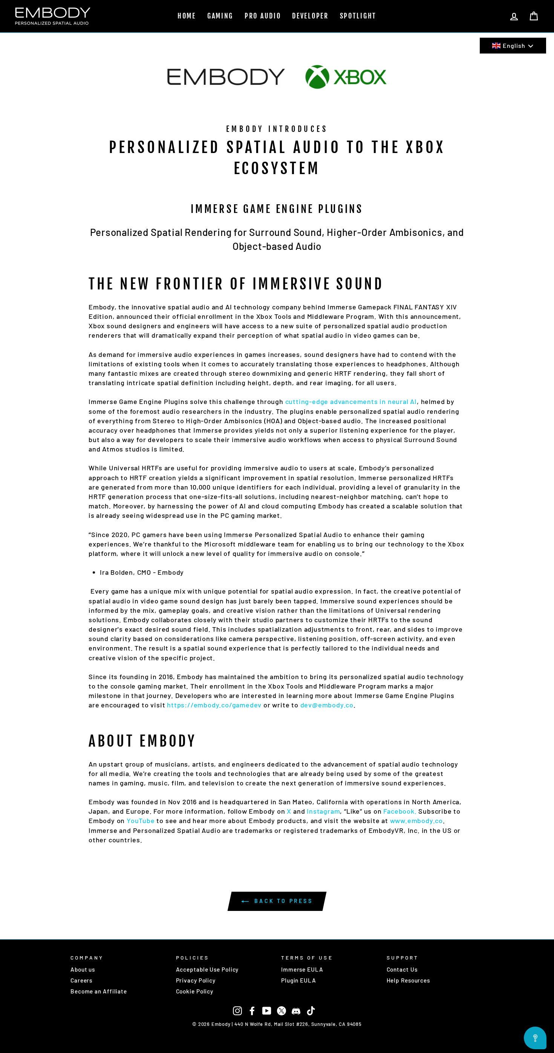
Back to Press (282, 901)
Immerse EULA (302, 969)
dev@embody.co (327, 705)
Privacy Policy (196, 980)
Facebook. (399, 811)
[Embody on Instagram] (237, 1010)
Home (187, 16)
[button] (513, 46)
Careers (81, 980)
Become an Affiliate (98, 991)
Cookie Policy (195, 991)
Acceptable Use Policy (207, 969)
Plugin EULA (298, 980)
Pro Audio (263, 16)
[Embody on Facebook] (252, 1010)
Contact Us (402, 969)
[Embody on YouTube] (266, 1010)
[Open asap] (535, 1038)
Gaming (220, 16)
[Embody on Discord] (296, 1010)
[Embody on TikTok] (310, 1010)
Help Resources (408, 980)
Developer (310, 16)
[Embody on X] (281, 1010)
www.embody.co (416, 820)
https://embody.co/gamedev (214, 705)
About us (82, 969)
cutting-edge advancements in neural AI (351, 401)
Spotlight (358, 16)
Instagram (322, 811)
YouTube (140, 820)
